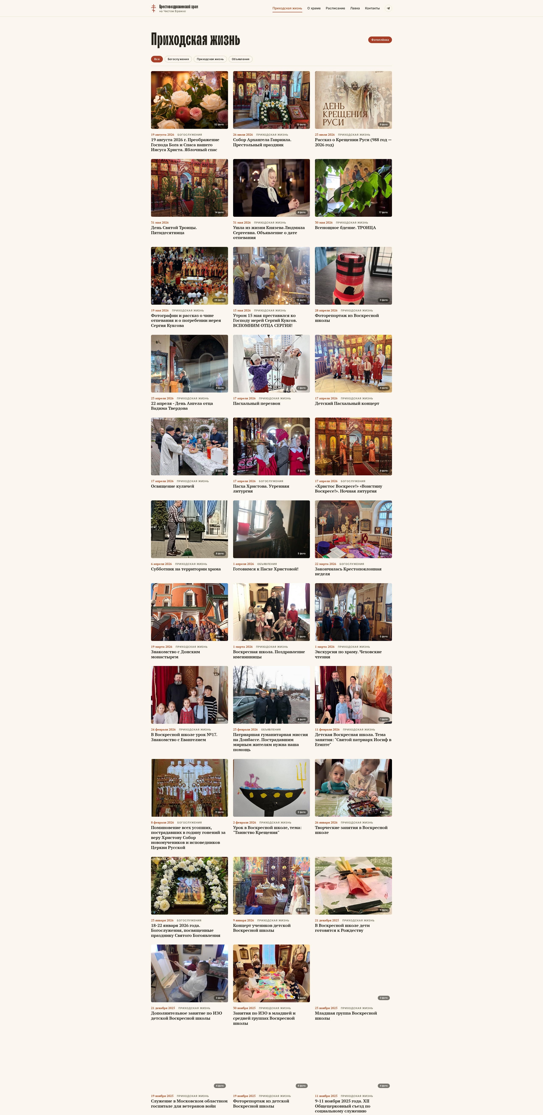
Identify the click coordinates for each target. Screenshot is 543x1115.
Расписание (335, 8)
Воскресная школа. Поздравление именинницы (269, 654)
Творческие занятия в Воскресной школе (351, 830)
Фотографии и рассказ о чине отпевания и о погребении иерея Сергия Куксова (186, 320)
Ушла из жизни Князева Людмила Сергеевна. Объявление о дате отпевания (269, 232)
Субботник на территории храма (186, 569)
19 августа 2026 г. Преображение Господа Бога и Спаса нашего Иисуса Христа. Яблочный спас (185, 144)
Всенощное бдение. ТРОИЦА (345, 227)
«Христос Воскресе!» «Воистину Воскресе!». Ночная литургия (348, 488)
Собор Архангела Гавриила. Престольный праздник (262, 142)
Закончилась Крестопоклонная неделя (348, 571)
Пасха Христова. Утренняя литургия (261, 488)
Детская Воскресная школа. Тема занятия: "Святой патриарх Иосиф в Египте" (353, 739)
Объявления (240, 59)
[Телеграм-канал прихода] (388, 8)
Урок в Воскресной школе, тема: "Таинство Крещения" (267, 830)
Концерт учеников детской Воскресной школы (262, 927)
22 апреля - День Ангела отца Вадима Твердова (182, 405)
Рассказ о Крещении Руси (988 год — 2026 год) (353, 142)
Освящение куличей (172, 486)
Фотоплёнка (380, 39)
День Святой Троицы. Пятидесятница (174, 230)
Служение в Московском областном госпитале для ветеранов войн (189, 1103)
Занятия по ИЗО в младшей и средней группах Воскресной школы (264, 1018)
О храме (314, 8)
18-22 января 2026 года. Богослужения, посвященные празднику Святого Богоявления (185, 930)
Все (157, 59)
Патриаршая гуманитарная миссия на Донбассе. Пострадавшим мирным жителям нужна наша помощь (270, 742)
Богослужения (178, 59)
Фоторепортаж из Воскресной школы (347, 318)
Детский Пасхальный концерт (347, 403)
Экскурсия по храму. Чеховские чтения (348, 654)
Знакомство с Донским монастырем (175, 654)
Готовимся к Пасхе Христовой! (265, 569)
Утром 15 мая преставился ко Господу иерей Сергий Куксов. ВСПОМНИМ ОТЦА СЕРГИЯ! (265, 320)
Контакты (372, 8)
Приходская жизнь (287, 8)
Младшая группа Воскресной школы (346, 1015)
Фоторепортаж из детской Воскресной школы (261, 1103)
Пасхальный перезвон (256, 403)
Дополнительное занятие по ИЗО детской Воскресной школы (186, 1015)
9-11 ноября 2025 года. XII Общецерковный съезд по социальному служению (342, 1106)
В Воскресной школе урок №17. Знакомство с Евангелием (184, 737)
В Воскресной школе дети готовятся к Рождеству (342, 927)
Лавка (355, 8)
